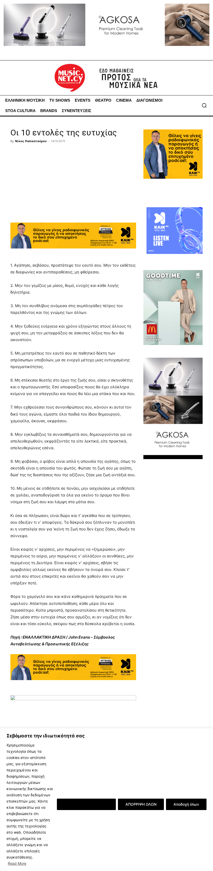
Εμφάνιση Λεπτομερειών (86, 804)
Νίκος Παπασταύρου (30, 141)
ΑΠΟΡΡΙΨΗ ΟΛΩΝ (140, 804)
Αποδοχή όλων (186, 804)
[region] (106, 799)
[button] (204, 105)
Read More (17, 863)
